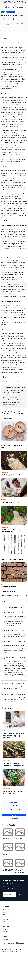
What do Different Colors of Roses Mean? (7, 854)
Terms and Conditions (13, 951)
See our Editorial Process (8, 412)
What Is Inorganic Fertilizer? (10, 475)
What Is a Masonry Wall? (9, 586)
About (4, 929)
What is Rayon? (18, 853)
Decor (3, 443)
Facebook (5, 939)
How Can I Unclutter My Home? (11, 502)
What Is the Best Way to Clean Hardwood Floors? (19, 870)
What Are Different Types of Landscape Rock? (10, 530)
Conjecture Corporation (16, 949)
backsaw (14, 55)
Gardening (4, 472)
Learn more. (23, 2)
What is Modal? (18, 838)
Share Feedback (20, 412)
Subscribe (14, 815)
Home (4, 731)
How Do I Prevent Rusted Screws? (12, 559)
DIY (2, 556)
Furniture (5, 919)
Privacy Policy (4, 951)
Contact (5, 931)
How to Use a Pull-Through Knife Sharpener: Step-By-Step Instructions (13, 736)
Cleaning (4, 500)
